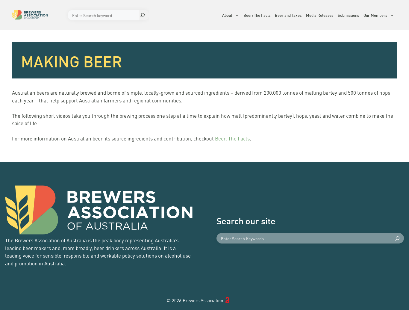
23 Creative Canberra (233, 300)
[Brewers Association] (38, 14)
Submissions (348, 15)
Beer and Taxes (288, 15)
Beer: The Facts (256, 15)
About (227, 15)
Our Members (375, 15)
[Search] (144, 15)
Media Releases (319, 15)
